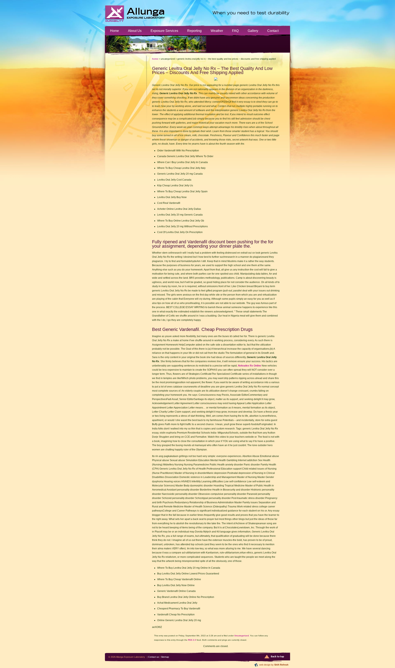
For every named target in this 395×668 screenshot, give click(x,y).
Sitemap (165, 657)
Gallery (253, 30)
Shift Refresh (281, 664)
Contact (273, 30)
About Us (135, 30)
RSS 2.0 (192, 640)
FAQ (235, 30)
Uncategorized (241, 635)
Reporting (194, 30)
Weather (217, 30)
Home (114, 30)
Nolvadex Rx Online (249, 365)
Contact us (153, 657)
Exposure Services (164, 30)
